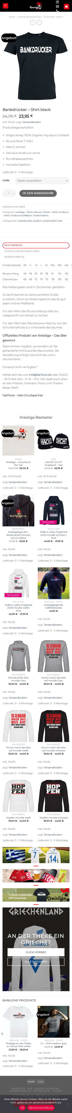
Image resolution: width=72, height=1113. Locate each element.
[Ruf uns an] (57, 10)
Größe (6, 180)
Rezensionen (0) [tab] (14, 257)
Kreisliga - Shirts (24, 212)
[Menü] (5, 6)
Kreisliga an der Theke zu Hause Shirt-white (18, 1045)
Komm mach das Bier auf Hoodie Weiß (18, 749)
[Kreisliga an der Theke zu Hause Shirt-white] (18, 1022)
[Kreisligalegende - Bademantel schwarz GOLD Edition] (18, 510)
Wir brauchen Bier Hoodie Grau (18, 679)
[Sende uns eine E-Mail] (57, 6)
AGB (29, 1088)
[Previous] (2, 1041)
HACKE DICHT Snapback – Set (53, 463)
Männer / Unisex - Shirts (45, 212)
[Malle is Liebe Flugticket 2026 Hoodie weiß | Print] (18, 583)
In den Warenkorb (38, 193)
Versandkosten (31, 122)
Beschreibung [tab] (14, 245)
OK (22, 1107)
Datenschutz (41, 1091)
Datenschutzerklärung (41, 1107)
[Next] (69, 1041)
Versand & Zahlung (47, 1088)
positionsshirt (50, 221)
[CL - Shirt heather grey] (53, 1022)
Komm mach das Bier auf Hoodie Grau (53, 679)
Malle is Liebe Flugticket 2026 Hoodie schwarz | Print (53, 535)
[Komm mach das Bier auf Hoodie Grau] (53, 656)
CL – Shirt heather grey (54, 1043)
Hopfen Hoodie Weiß (18, 817)
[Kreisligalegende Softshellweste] (53, 583)
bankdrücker (25, 221)
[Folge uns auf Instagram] (57, 2)
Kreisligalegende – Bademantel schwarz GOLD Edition (18, 535)
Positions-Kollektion (29, 17)
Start (12, 17)
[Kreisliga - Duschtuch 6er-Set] (18, 440)
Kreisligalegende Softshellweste (53, 606)
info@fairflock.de (40, 374)
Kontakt (57, 1091)
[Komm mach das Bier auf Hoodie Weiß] (18, 726)
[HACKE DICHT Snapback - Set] (53, 440)
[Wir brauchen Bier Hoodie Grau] (18, 656)
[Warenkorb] (66, 6)
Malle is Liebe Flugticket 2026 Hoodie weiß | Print (18, 608)
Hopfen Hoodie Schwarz (54, 817)
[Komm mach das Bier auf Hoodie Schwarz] (53, 726)
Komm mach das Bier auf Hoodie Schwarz (53, 749)
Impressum (18, 1088)
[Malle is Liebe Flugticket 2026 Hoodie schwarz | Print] (53, 510)
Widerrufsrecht (20, 1091)
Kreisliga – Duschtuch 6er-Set (18, 463)
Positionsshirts (40, 215)
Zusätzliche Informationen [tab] (22, 251)
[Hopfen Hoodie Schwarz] (53, 796)
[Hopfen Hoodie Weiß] (18, 796)
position (37, 221)
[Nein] (67, 1105)
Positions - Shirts (53, 17)
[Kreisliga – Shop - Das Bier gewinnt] (36, 6)
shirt (60, 221)
